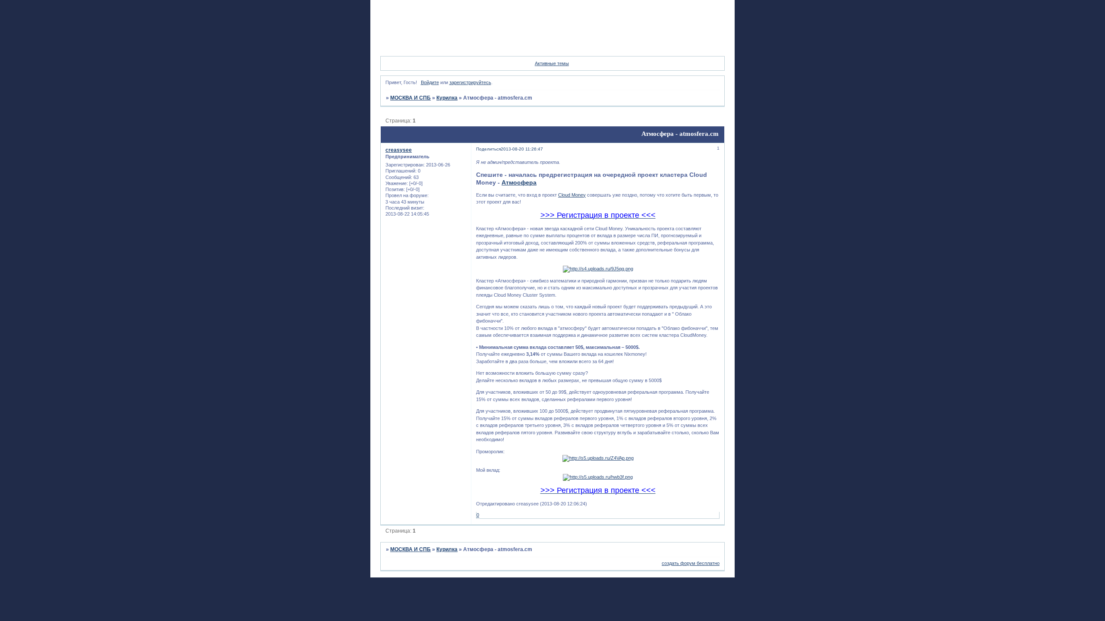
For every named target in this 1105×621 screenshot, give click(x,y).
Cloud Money (572, 195)
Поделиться (488, 149)
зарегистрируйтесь (470, 82)
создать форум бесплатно (691, 563)
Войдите (430, 82)
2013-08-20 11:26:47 (522, 149)
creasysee (398, 150)
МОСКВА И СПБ (410, 98)
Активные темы (552, 63)
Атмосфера (519, 182)
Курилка (447, 98)
